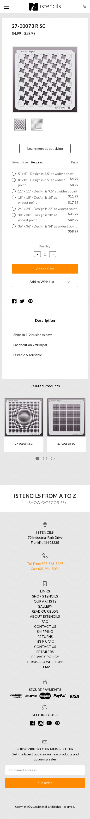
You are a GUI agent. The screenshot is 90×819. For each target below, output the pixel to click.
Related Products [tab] (45, 386)
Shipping (45, 631)
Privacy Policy (45, 657)
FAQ (45, 621)
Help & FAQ (45, 642)
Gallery (45, 606)
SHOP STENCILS (45, 596)
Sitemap (45, 667)
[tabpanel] (24, 425)
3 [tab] (52, 458)
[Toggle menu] (6, 6)
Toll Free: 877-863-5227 (45, 564)
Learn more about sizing (45, 148)
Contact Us (45, 626)
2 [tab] (45, 458)
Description (45, 320)
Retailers (45, 652)
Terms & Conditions (45, 662)
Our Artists (45, 601)
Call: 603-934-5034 (45, 569)
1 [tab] (37, 458)
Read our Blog (45, 611)
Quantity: (45, 246)
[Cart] (85, 5)
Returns (45, 636)
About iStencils (45, 616)
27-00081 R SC (66, 443)
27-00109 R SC (24, 443)
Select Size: (45, 162)
